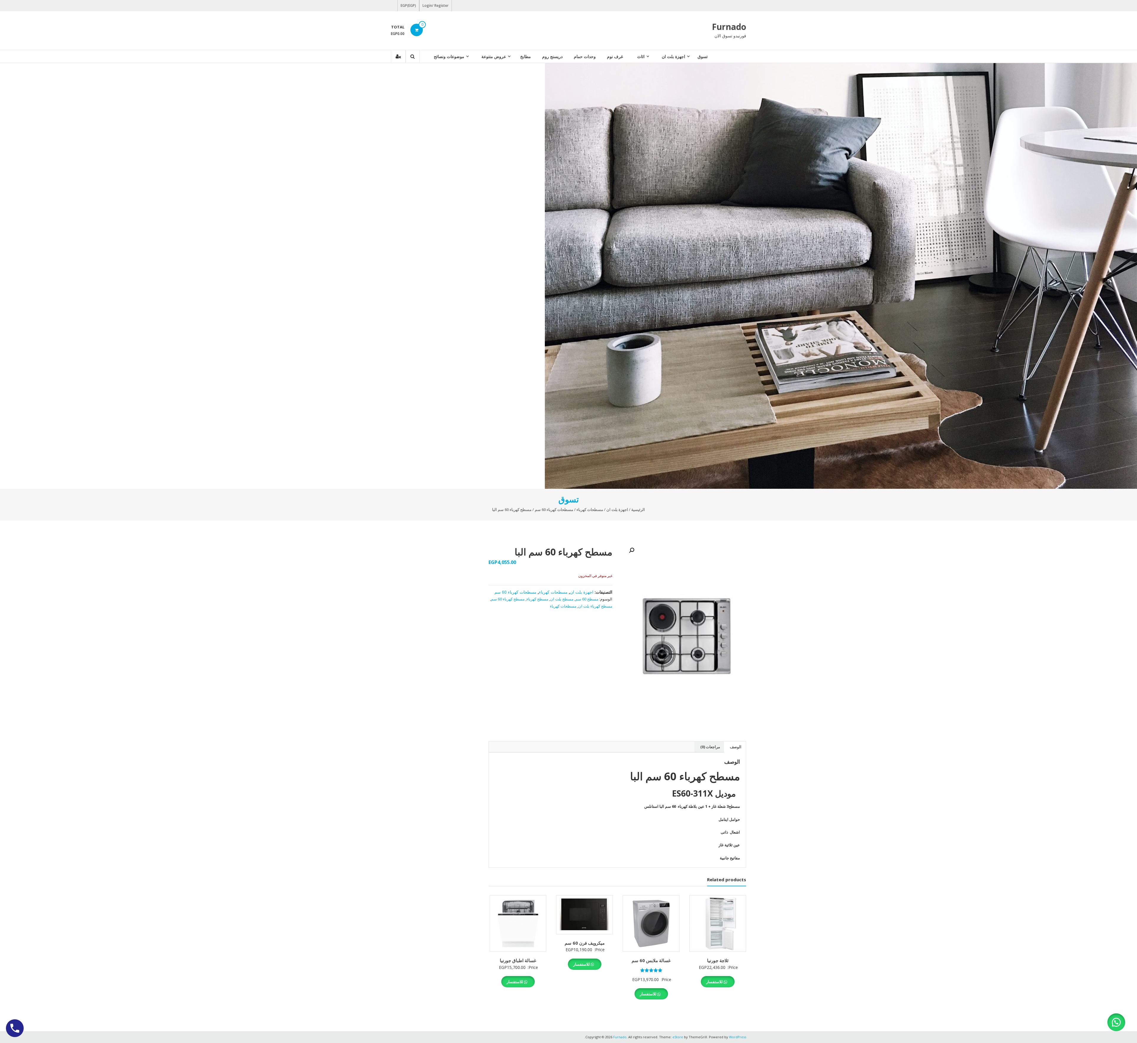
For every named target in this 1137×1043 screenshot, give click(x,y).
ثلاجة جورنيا (717, 960)
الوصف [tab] (735, 746)
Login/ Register (436, 5)
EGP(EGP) (408, 5)
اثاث (641, 56)
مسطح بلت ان (562, 599)
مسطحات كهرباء (589, 509)
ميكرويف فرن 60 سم (585, 943)
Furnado (729, 26)
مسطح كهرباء (537, 599)
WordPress (737, 1037)
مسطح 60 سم (586, 599)
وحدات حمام (585, 56)
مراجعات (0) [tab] (710, 746)
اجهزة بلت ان (673, 56)
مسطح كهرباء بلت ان (595, 606)
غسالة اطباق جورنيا (518, 960)
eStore (677, 1037)
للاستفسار (715, 981)
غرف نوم (615, 56)
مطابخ (525, 56)
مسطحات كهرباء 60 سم (554, 509)
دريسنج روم (552, 56)
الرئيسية (638, 509)
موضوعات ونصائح (449, 56)
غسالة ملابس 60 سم (651, 960)
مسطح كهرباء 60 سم (508, 599)
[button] (631, 550)
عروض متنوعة (493, 56)
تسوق (703, 56)
